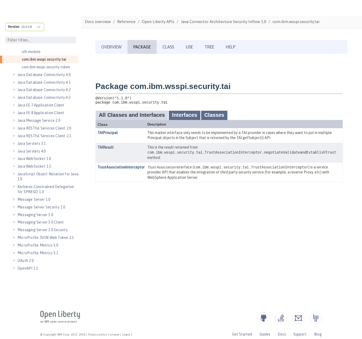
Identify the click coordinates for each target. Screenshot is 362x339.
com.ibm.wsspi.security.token (46, 67)
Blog (318, 334)
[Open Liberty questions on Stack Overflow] (281, 318)
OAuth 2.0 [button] (25, 260)
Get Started (242, 334)
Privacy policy (97, 334)
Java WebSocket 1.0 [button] (34, 159)
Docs (282, 334)
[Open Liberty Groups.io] (298, 318)
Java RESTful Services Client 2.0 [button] (44, 128)
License (114, 334)
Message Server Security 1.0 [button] (41, 207)
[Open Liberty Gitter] (316, 318)
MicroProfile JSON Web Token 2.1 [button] (45, 237)
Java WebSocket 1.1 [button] (34, 166)
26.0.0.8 (26, 26)
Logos (126, 334)
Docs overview (98, 21)
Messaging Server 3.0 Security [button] (42, 230)
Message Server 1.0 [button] (33, 199)
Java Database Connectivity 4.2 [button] (43, 90)
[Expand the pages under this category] (13, 74)
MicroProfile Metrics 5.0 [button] (37, 245)
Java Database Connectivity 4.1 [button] (43, 82)
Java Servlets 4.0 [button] (31, 151)
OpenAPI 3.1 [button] (27, 268)
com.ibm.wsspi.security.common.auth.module (49, 49)
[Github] (263, 318)
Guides (264, 334)
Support (300, 334)
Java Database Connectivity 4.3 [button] (43, 97)
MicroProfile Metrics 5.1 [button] (37, 253)
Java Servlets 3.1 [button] (31, 143)
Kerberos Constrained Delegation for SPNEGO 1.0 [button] (45, 189)
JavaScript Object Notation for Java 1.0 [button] (47, 176)
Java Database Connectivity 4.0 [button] (43, 75)
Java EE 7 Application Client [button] (40, 105)
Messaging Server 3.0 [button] (35, 215)
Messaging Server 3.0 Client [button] (40, 222)
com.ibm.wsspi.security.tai (44, 59)
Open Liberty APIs (158, 21)
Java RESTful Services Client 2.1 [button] (44, 136)
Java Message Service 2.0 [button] (38, 120)
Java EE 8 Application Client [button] (40, 113)
